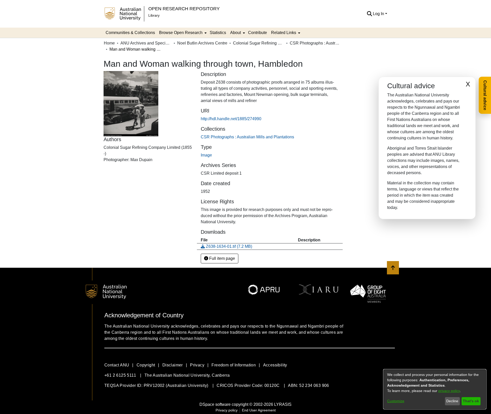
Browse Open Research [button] (181, 32)
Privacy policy (227, 410)
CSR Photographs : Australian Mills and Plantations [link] (315, 43)
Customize (395, 401)
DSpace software (215, 404)
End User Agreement (259, 410)
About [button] (235, 32)
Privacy (197, 365)
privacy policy (449, 391)
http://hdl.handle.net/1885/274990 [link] (231, 119)
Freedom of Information (233, 365)
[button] (369, 14)
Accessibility (275, 365)
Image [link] (206, 155)
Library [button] (154, 15)
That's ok (471, 401)
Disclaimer (172, 365)
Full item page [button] (221, 258)
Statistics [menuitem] (218, 32)
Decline (452, 401)
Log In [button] (379, 14)
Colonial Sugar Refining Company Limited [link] (258, 43)
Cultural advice (485, 95)
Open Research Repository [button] (184, 8)
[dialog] (435, 389)
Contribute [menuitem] (257, 32)
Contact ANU (116, 365)
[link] (247, 137)
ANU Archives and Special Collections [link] (146, 43)
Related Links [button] (283, 32)
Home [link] (109, 43)
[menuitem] (182, 33)
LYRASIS (283, 404)
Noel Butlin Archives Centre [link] (202, 43)
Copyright (146, 365)
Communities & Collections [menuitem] (130, 32)
